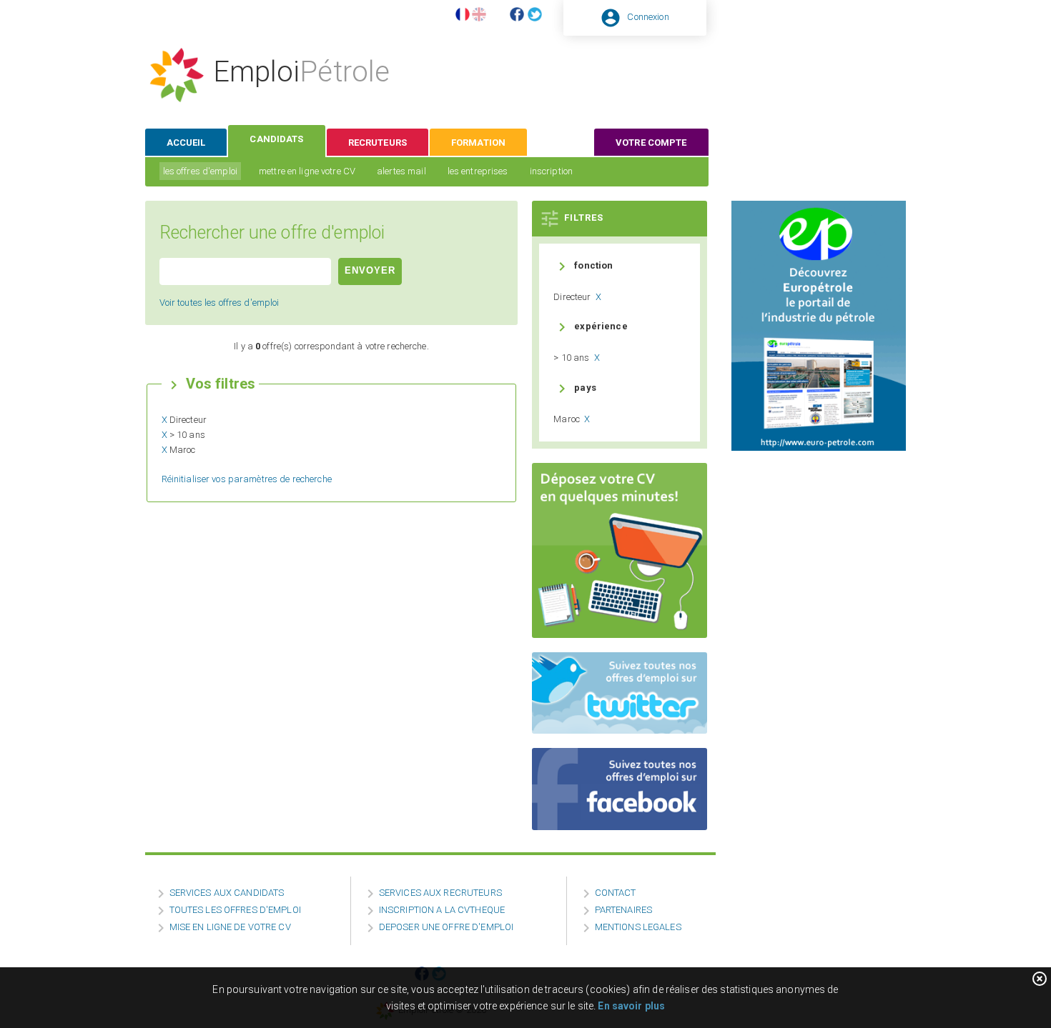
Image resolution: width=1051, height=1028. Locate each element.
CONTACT (615, 892)
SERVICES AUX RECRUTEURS (440, 892)
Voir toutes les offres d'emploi (219, 302)
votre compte (651, 142)
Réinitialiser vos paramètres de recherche (247, 479)
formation (478, 142)
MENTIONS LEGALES (638, 927)
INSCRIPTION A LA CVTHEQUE (442, 909)
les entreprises (478, 171)
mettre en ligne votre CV (307, 171)
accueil (186, 142)
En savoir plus (631, 1006)
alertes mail (401, 171)
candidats (276, 139)
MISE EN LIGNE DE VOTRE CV (230, 927)
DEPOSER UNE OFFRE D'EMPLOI (446, 927)
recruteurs (377, 142)
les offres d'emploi (200, 171)
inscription (551, 171)
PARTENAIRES (623, 909)
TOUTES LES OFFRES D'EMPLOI (235, 909)
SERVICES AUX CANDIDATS (227, 892)
